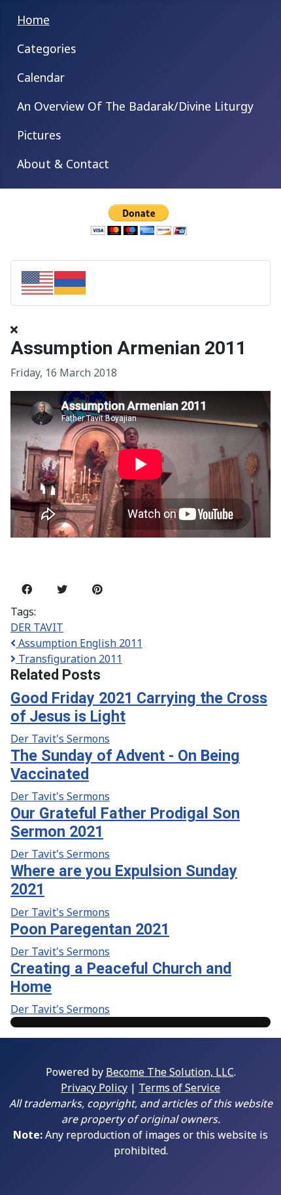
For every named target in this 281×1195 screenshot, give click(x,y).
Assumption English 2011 (79, 643)
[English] (38, 281)
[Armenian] (70, 281)
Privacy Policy (94, 1087)
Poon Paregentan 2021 (89, 929)
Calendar (41, 77)
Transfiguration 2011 (69, 659)
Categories (46, 48)
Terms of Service (179, 1087)
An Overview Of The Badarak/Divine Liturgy (135, 106)
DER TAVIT (36, 627)
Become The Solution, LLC (170, 1072)
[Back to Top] (258, 1171)
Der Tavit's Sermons (60, 738)
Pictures (39, 135)
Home (33, 20)
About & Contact (63, 164)
